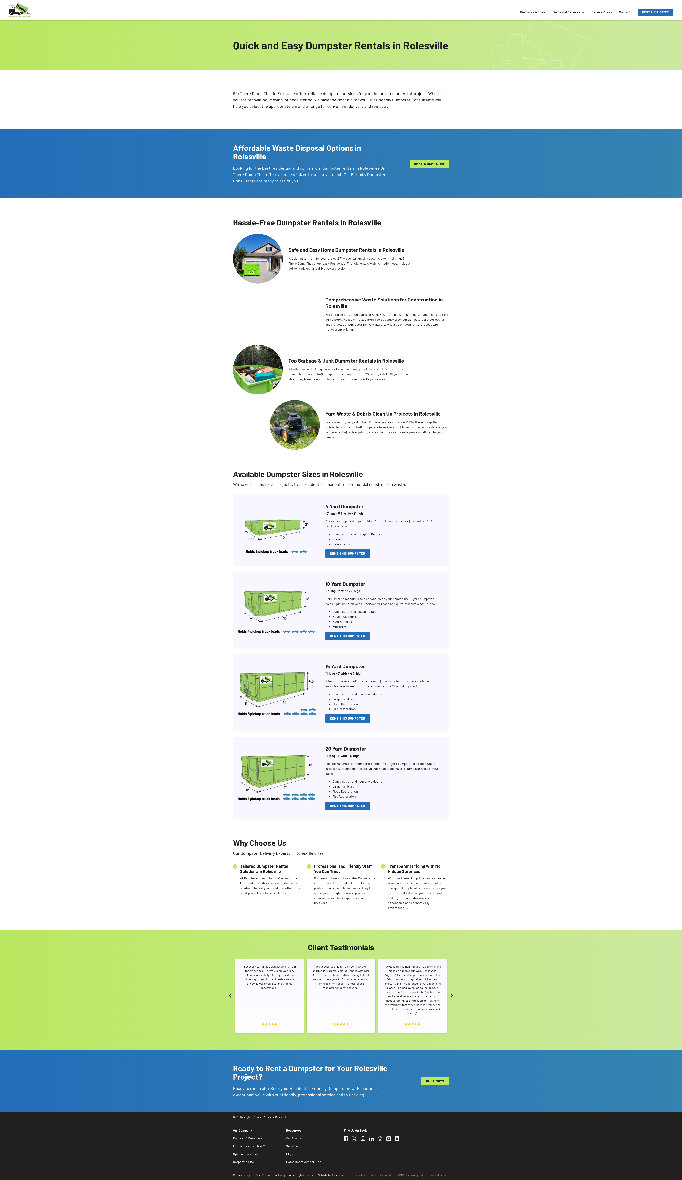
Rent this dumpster (347, 553)
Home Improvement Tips (303, 1162)
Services (292, 1146)
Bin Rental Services (566, 12)
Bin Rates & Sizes (532, 12)
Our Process (294, 1138)
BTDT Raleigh (241, 1117)
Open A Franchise (245, 1154)
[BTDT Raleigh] (20, 10)
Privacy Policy (241, 1175)
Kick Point (338, 1175)
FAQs (289, 1154)
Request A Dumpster (247, 1138)
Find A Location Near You (250, 1146)
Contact (624, 12)
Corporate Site (243, 1162)
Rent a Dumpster (655, 12)
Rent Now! (435, 1081)
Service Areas (602, 12)
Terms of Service (438, 1175)
